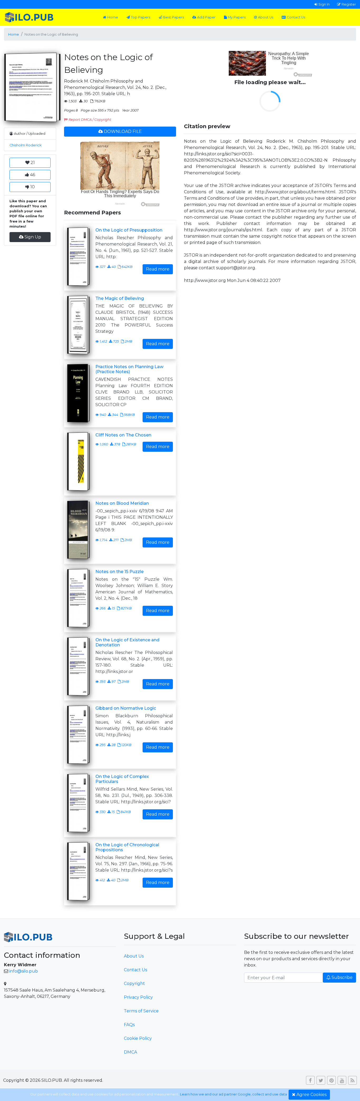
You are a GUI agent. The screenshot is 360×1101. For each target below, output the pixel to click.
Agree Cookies (311, 1094)
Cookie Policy (138, 1038)
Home (112, 17)
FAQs (129, 1024)
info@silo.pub (23, 971)
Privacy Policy (138, 997)
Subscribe (342, 977)
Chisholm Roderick (25, 145)
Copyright (134, 983)
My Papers (237, 17)
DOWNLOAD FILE (123, 131)
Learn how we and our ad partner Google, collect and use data (233, 1094)
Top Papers (140, 17)
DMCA (130, 1052)
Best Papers (173, 17)
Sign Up (33, 236)
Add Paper (206, 17)
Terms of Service (141, 1010)
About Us (265, 17)
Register (349, 4)
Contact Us (296, 17)
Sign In (324, 4)
